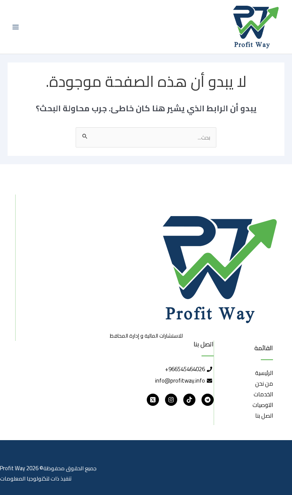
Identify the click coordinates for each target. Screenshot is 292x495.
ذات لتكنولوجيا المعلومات (29, 478)
